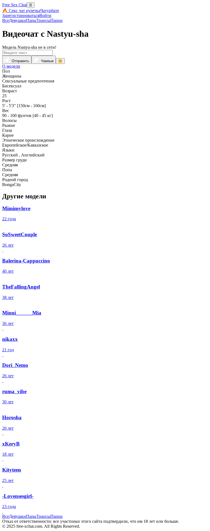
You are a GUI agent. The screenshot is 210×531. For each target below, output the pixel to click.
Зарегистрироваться (20, 15)
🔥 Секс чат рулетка (21, 10)
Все (5, 20)
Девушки (17, 20)
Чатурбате (49, 10)
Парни (56, 20)
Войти (45, 15)
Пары (31, 20)
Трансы (43, 20)
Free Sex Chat (14, 4)
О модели (11, 66)
